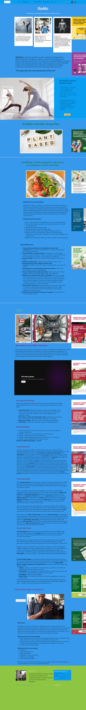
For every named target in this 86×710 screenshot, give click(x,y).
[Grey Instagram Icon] (64, 2)
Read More (32, 681)
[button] (72, 2)
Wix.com (32, 685)
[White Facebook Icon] (54, 685)
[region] (23, 31)
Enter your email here (58, 673)
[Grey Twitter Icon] (67, 2)
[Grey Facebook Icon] (62, 2)
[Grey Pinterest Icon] (69, 2)
